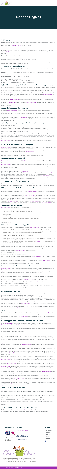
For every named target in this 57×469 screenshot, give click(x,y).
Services (32, 3)
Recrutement (48, 3)
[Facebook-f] (45, 441)
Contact (54, 3)
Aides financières (39, 3)
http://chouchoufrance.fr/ (16, 45)
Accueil (16, 3)
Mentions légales (50, 467)
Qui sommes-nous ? (24, 3)
